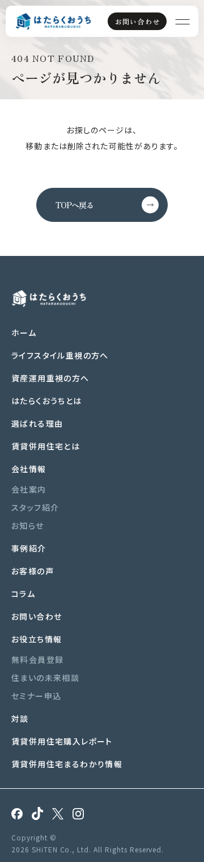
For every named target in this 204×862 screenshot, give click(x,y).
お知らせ (27, 525)
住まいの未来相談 (45, 677)
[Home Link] (53, 21)
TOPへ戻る (75, 205)
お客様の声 (32, 571)
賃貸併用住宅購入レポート (62, 741)
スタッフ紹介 (35, 507)
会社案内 (28, 489)
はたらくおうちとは (46, 400)
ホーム (23, 332)
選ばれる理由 (37, 423)
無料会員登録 (37, 659)
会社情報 (28, 468)
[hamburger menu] (182, 21)
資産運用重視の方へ (50, 378)
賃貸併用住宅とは (45, 446)
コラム (23, 593)
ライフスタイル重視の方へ (60, 355)
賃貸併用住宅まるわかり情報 (66, 764)
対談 (20, 718)
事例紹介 (28, 548)
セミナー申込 (36, 695)
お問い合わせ (137, 21)
